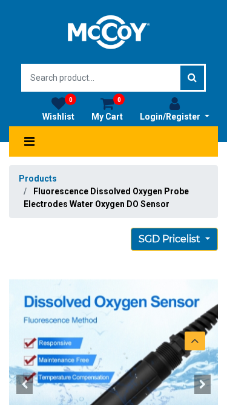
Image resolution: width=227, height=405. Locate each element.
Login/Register (171, 116)
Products (38, 178)
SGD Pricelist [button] (171, 239)
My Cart (107, 109)
